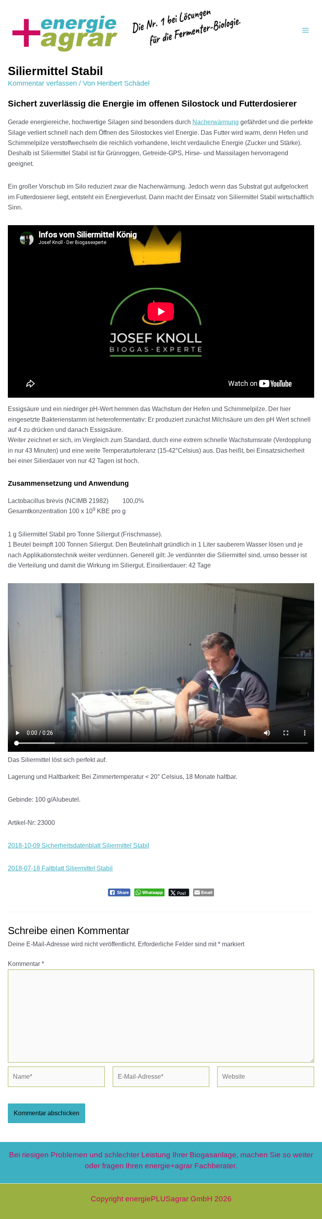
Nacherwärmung (215, 122)
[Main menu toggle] (305, 30)
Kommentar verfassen (42, 83)
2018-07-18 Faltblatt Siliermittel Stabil (60, 868)
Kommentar (26, 963)
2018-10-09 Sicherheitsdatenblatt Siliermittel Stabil (78, 845)
